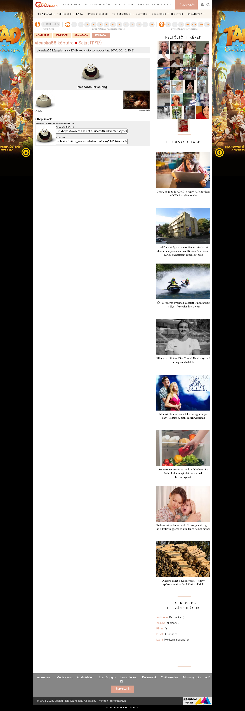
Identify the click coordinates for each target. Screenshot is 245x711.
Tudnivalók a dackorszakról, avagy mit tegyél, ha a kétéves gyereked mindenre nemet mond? (183, 527)
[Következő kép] (92, 71)
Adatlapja (42, 35)
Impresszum (44, 677)
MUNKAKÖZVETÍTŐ (96, 4)
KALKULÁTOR (122, 4)
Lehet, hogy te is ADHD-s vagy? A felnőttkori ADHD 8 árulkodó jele (183, 193)
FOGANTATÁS (44, 14)
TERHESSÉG (64, 14)
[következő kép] (136, 99)
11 (145, 24)
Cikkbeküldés (169, 677)
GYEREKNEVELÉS (97, 14)
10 (139, 24)
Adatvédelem (85, 677)
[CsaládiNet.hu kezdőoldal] (47, 4)
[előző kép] (45, 99)
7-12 (200, 24)
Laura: (172, 639)
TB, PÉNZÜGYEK (122, 14)
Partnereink (149, 677)
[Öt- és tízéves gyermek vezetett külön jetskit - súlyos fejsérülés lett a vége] (183, 281)
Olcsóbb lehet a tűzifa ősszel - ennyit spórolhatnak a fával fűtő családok (183, 582)
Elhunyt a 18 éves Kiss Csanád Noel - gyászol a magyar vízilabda (183, 360)
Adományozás (192, 677)
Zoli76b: (167, 622)
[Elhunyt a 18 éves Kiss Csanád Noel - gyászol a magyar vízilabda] (183, 337)
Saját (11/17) (90, 43)
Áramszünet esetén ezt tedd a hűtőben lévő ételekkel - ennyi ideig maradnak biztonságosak (183, 473)
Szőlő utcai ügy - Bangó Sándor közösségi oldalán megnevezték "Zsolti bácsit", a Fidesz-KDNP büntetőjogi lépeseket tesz (183, 251)
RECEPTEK (177, 14)
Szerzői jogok (107, 677)
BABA (79, 14)
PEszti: (161, 628)
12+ (207, 24)
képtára (54, 43)
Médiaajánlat (64, 677)
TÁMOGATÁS (186, 4)
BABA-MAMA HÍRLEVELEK (153, 4)
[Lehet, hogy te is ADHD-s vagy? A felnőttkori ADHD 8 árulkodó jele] (183, 170)
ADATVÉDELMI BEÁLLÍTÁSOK (122, 707)
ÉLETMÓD (142, 14)
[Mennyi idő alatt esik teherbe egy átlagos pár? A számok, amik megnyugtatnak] (183, 393)
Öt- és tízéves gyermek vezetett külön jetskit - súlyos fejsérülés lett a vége (183, 304)
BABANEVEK (194, 14)
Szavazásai (81, 35)
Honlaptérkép (129, 677)
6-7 (194, 24)
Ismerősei (62, 35)
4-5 (187, 24)
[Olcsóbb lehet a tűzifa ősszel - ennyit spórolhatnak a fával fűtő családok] (183, 559)
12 (152, 24)
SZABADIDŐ (159, 14)
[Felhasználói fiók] (201, 3)
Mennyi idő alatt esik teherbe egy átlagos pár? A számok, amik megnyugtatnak (183, 416)
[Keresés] (208, 3)
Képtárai (101, 35)
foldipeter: (169, 617)
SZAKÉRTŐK (70, 4)
